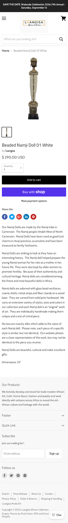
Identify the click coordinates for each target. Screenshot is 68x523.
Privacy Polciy (9, 498)
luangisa (10, 150)
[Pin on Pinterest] (33, 217)
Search (5, 493)
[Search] (61, 39)
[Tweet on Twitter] (12, 217)
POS (36, 513)
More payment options (34, 200)
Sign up (54, 453)
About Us (36, 493)
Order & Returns (28, 498)
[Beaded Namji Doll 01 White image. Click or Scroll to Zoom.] (34, 90)
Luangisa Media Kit (11, 503)
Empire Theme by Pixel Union (17, 513)
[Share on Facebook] (5, 217)
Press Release (20, 493)
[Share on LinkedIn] (26, 217)
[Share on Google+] (19, 217)
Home (5, 50)
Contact (49, 493)
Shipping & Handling (51, 498)
